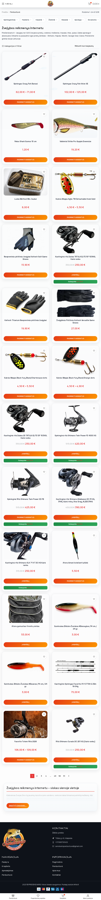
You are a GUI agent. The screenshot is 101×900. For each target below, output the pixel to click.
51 (64, 776)
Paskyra (5, 862)
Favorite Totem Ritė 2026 (25, 741)
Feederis (25, 20)
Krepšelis (6, 866)
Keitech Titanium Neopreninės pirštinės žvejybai (26, 320)
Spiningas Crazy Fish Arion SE (75, 84)
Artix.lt (76, 884)
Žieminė (52, 20)
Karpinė (39, 20)
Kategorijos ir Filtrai (13, 46)
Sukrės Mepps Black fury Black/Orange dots (75, 378)
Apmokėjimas (7, 870)
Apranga (78, 20)
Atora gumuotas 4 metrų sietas (25, 626)
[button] (75, 274)
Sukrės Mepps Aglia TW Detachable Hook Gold (75, 199)
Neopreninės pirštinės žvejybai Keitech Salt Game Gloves (25, 257)
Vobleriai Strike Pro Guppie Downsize (75, 141)
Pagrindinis (57, 862)
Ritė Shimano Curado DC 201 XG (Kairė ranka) (75, 741)
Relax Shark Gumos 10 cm (26, 141)
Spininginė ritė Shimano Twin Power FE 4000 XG (75, 435)
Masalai (65, 20)
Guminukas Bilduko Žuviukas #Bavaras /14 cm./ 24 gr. (25, 685)
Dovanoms (92, 20)
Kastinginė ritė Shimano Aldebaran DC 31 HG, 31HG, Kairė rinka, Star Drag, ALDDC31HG (75, 500)
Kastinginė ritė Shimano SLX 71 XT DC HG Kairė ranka (25, 564)
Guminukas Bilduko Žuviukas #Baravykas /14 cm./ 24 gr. (75, 627)
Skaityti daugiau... (17, 805)
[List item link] (67, 842)
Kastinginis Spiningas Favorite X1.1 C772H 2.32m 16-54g (75, 685)
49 (55, 776)
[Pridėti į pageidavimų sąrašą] (44, 56)
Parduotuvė (7, 875)
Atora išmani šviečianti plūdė (75, 563)
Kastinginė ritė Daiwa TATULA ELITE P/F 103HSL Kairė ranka (75, 257)
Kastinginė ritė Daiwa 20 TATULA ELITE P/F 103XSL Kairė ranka (25, 436)
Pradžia (5, 12)
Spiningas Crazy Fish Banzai (26, 84)
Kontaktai (56, 875)
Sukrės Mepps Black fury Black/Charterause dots (25, 378)
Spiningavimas (10, 20)
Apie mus (56, 870)
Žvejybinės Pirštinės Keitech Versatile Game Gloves (75, 321)
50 (60, 776)
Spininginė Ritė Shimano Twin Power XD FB (25, 499)
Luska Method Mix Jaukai (25, 199)
